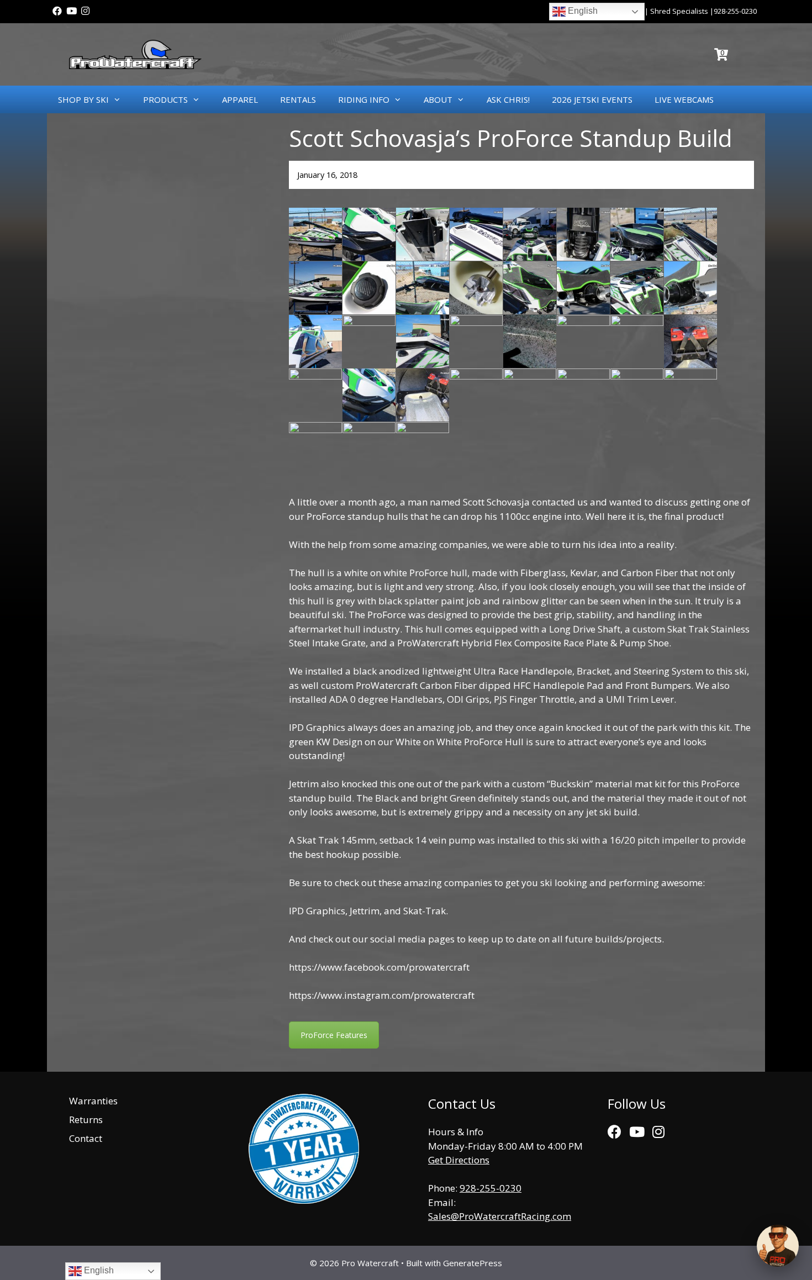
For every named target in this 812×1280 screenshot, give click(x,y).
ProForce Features (333, 1035)
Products (165, 99)
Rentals (298, 99)
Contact (85, 1138)
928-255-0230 (735, 11)
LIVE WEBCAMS (684, 99)
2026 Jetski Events (592, 99)
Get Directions (458, 1159)
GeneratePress (472, 1262)
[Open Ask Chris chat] (778, 1246)
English (582, 10)
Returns (86, 1119)
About (438, 99)
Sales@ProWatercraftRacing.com (499, 1216)
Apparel (240, 99)
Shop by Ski (83, 99)
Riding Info (363, 99)
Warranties (93, 1100)
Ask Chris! (508, 99)
